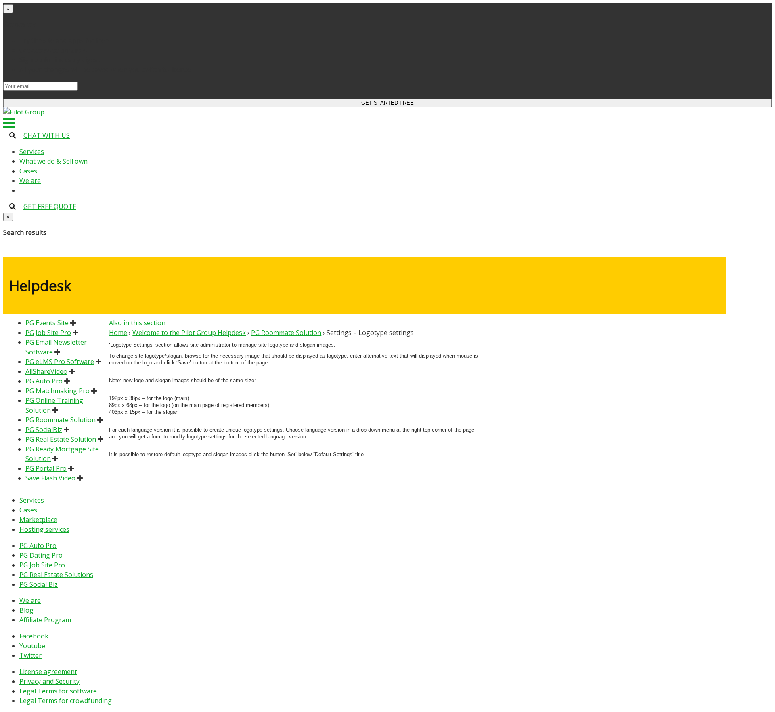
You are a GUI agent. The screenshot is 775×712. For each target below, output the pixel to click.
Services (31, 151)
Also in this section (137, 322)
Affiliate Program (45, 619)
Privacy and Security (49, 681)
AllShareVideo (46, 371)
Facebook (33, 636)
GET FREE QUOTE (49, 206)
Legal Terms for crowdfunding (65, 700)
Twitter (30, 655)
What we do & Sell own (53, 161)
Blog (26, 610)
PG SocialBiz (43, 429)
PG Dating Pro (41, 555)
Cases (28, 170)
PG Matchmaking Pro (57, 390)
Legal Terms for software (58, 691)
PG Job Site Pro (48, 332)
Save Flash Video (50, 478)
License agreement (48, 671)
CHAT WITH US (46, 135)
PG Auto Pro (44, 381)
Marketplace (38, 519)
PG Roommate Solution (60, 419)
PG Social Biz (38, 584)
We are (30, 180)
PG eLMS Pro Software (59, 361)
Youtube (32, 645)
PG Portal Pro (46, 468)
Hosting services (44, 529)
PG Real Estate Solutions (56, 574)
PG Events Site (47, 322)
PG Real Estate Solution (60, 439)
